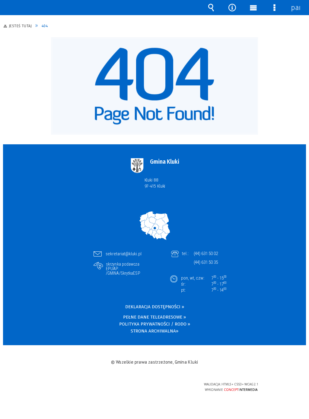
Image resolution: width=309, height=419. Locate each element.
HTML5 (145, 387)
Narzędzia (232, 7)
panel (295, 7)
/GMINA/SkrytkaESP (123, 273)
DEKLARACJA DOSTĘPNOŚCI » (154, 306)
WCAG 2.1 (172, 386)
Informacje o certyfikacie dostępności (78, 388)
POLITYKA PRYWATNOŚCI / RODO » (154, 324)
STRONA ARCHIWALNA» (154, 331)
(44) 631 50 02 (206, 253)
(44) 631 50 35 (206, 262)
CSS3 (154, 387)
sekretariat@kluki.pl (124, 254)
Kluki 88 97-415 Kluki (155, 183)
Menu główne (253, 7)
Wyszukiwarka (210, 7)
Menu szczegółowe (274, 7)
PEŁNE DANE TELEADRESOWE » (154, 317)
